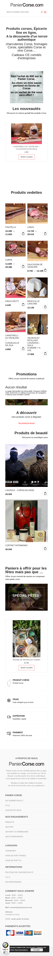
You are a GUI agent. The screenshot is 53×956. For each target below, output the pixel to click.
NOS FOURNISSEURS (14, 837)
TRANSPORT (10, 851)
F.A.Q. (7, 805)
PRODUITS (9, 822)
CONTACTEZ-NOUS (13, 810)
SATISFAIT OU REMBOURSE (16, 832)
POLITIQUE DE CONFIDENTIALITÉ (19, 872)
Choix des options (23, 233)
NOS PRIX (9, 827)
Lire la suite (23, 304)
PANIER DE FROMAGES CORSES (26, 660)
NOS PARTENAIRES (13, 882)
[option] (26, 142)
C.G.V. (7, 877)
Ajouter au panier (26, 157)
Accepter (36, 950)
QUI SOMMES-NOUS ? (14, 801)
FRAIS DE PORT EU (13, 860)
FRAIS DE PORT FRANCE (15, 856)
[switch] (5, 952)
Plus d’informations (21, 950)
